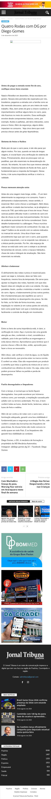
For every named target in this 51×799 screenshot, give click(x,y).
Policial (4, 775)
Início (3, 19)
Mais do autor (37, 501)
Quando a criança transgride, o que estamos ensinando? (25, 520)
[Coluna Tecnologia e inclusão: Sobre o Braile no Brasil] (42, 511)
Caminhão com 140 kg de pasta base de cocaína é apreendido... (31, 715)
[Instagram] (28, 682)
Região (4, 755)
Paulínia (4, 751)
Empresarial (6, 767)
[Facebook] (4, 469)
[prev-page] (24, 526)
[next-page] (27, 526)
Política (4, 759)
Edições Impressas (20, 792)
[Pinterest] (16, 469)
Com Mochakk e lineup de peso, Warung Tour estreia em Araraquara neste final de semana (12, 487)
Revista (42, 789)
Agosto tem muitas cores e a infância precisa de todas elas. (8, 520)
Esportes (4, 763)
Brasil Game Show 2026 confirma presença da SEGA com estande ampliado (32, 703)
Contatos (33, 792)
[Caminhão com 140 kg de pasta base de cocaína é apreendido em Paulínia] (8, 718)
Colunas (10, 19)
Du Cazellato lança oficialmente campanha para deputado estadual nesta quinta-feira (33, 729)
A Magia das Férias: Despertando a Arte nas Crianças (40, 484)
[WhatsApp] (23, 469)
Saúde (3, 771)
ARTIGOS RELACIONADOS (18, 501)
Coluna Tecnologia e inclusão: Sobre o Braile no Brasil (41, 520)
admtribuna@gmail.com (29, 677)
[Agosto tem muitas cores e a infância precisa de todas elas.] (9, 511)
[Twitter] (10, 469)
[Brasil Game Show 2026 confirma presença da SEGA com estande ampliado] (8, 704)
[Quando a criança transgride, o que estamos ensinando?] (25, 511)
